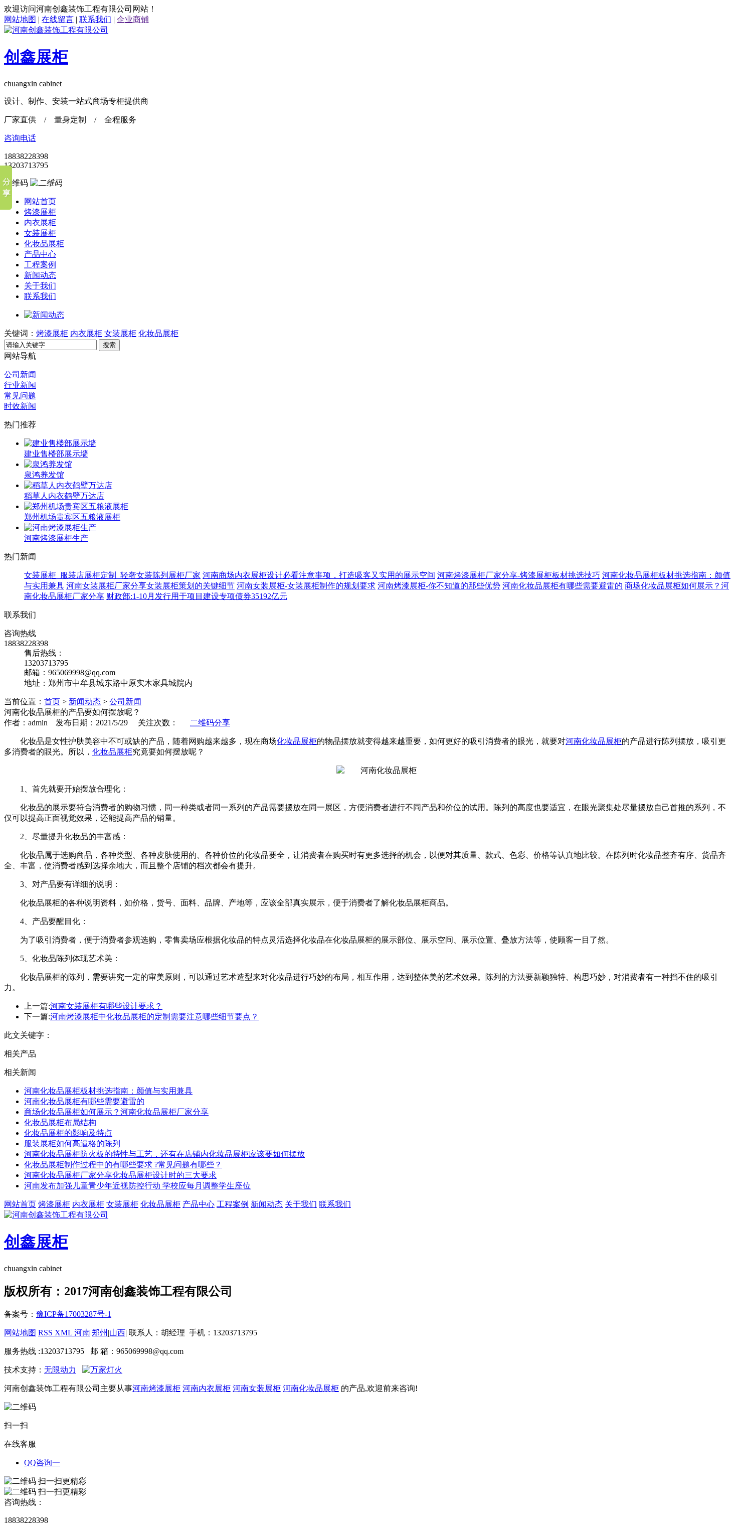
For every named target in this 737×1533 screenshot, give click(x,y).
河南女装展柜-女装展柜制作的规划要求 (306, 585)
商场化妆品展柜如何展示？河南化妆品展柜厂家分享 (116, 1112)
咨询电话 (20, 138)
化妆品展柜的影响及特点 (68, 1133)
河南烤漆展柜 (156, 1388)
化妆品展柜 (44, 243)
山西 (117, 1332)
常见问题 (20, 395)
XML (64, 1332)
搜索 (109, 345)
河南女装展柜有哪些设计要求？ (106, 1006)
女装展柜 (40, 233)
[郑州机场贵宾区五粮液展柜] (76, 506)
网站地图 (20, 19)
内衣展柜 (40, 222)
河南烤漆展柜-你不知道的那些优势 (439, 585)
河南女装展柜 (257, 1388)
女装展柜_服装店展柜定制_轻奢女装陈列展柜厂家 (112, 575)
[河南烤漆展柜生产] (60, 527)
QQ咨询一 (42, 1462)
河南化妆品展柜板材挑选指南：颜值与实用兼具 (108, 1091)
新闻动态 (40, 275)
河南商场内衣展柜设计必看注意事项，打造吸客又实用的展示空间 (319, 575)
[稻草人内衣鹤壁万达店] (68, 485)
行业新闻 (20, 385)
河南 (82, 1332)
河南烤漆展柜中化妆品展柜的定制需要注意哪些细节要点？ (154, 1016)
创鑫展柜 (36, 57)
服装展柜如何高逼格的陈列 (72, 1143)
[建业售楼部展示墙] (60, 443)
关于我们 (40, 285)
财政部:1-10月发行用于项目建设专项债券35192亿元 (196, 596)
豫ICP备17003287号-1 (73, 1314)
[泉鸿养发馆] (48, 464)
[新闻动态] (44, 315)
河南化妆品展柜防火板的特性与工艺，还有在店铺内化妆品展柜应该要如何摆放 (164, 1154)
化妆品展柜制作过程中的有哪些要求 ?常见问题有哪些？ (123, 1164)
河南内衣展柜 (206, 1388)
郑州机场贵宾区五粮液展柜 (72, 517)
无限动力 (60, 1369)
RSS (46, 1332)
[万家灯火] (102, 1369)
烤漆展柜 (40, 212)
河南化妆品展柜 (594, 741)
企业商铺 (133, 19)
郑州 (100, 1332)
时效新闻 (20, 406)
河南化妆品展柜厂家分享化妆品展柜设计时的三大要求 (120, 1175)
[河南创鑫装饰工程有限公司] (56, 30)
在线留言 (58, 19)
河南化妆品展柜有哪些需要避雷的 (562, 585)
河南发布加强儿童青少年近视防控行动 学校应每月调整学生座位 (137, 1185)
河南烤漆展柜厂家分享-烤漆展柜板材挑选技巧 (518, 575)
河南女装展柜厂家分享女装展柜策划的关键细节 (150, 585)
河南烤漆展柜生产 (56, 538)
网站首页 (40, 201)
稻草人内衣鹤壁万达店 (64, 496)
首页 (52, 701)
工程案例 (40, 264)
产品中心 (40, 254)
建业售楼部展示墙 (56, 453)
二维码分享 (210, 722)
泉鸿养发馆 (44, 475)
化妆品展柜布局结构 (60, 1122)
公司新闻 (20, 374)
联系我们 (95, 19)
